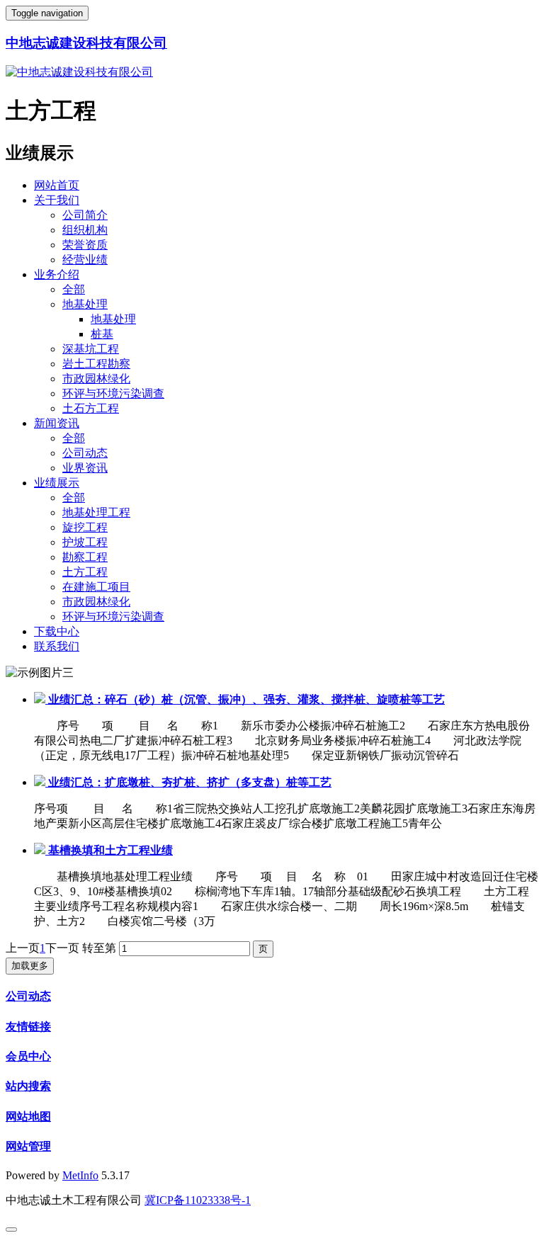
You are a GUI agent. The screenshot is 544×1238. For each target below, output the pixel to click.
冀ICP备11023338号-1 (197, 1200)
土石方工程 (90, 408)
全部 (73, 289)
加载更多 (29, 965)
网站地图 (28, 1117)
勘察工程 (85, 557)
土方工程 (85, 572)
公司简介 (85, 215)
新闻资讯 (56, 423)
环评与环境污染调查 (113, 393)
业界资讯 (85, 468)
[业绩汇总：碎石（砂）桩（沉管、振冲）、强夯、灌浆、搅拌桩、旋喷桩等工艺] (41, 699)
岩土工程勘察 (96, 364)
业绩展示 (56, 483)
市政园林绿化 (96, 379)
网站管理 (28, 1146)
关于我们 (56, 200)
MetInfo (80, 1175)
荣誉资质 (85, 245)
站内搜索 (28, 1086)
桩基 (102, 334)
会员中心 (28, 1056)
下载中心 (56, 631)
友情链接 (28, 1027)
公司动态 (85, 453)
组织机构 (85, 230)
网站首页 (56, 185)
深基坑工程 (90, 349)
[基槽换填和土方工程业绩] (41, 850)
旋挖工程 (85, 527)
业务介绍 (56, 274)
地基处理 (85, 304)
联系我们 (56, 646)
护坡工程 (85, 542)
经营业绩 (85, 260)
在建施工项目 (96, 587)
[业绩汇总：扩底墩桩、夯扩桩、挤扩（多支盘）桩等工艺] (41, 782)
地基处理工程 (96, 512)
